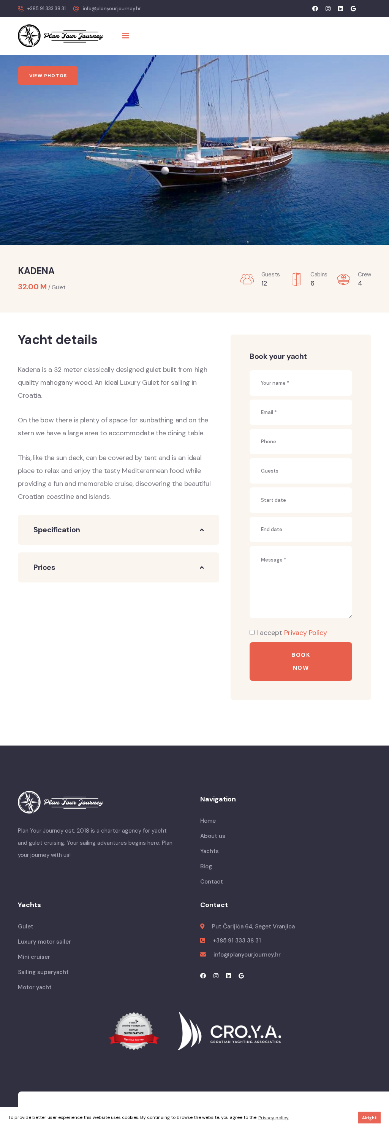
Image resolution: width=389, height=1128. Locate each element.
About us (212, 836)
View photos (48, 76)
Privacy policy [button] (273, 1118)
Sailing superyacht (43, 972)
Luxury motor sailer (44, 942)
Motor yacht (35, 987)
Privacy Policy (305, 632)
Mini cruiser (34, 957)
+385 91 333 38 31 (46, 8)
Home (208, 821)
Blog (206, 866)
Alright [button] (369, 1117)
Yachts (209, 851)
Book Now (300, 661)
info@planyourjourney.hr (112, 8)
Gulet (25, 926)
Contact (211, 881)
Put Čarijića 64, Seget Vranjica (253, 926)
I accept (291, 632)
